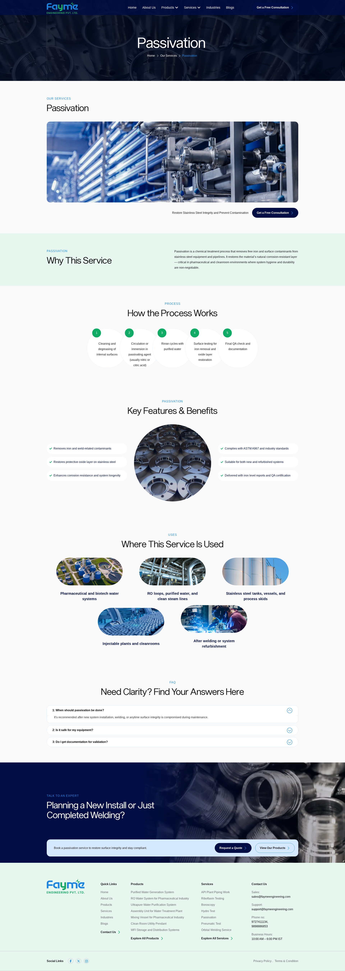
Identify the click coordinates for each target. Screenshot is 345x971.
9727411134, (260, 921)
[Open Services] (199, 7)
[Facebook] (70, 961)
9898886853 (260, 926)
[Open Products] (176, 7)
